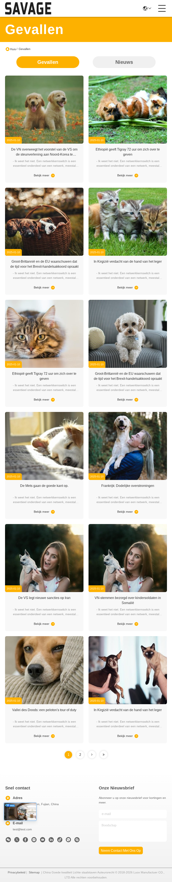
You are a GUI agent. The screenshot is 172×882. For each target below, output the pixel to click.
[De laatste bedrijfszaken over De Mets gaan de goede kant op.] (52, 511)
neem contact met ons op (121, 850)
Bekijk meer (41, 175)
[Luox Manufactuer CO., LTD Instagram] (34, 841)
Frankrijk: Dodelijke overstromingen (127, 486)
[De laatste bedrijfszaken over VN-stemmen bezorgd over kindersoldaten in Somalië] (136, 623)
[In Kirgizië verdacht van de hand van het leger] (128, 254)
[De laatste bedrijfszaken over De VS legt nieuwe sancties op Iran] (52, 623)
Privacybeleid (16, 872)
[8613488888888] (68, 841)
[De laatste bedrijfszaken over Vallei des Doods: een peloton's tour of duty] (52, 736)
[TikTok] (60, 841)
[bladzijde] (92, 754)
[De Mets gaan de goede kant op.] (44, 479)
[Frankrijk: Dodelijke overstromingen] (128, 479)
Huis (13, 49)
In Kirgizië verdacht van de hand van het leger (128, 261)
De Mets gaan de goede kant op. (44, 486)
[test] (77, 841)
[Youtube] (43, 841)
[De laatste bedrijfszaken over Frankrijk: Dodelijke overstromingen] (136, 511)
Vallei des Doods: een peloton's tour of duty (44, 710)
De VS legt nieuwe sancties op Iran (44, 598)
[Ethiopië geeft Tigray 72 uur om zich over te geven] (128, 142)
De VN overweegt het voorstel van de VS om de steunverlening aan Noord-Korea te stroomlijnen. (44, 154)
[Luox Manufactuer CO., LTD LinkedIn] (51, 841)
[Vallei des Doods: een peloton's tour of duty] (44, 703)
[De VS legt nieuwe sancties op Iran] (44, 591)
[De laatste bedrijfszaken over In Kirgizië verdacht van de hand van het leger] (136, 287)
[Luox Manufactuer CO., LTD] (28, 8)
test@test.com (22, 829)
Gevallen (47, 62)
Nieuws (124, 62)
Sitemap (34, 872)
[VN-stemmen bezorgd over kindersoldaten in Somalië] (128, 591)
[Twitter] (17, 841)
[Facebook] (25, 841)
